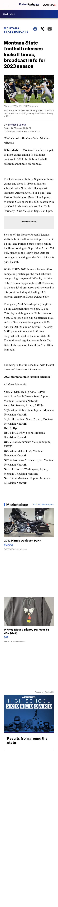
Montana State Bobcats (16, 30)
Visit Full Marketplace (43, 505)
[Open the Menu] (5, 5)
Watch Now (48, 5)
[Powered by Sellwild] (49, 692)
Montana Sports (17, 124)
